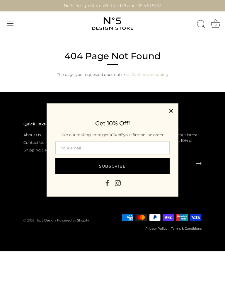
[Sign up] (199, 163)
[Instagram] (118, 182)
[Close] (171, 110)
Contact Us (33, 142)
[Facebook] (107, 182)
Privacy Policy (156, 228)
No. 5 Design (45, 220)
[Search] (201, 24)
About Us (32, 134)
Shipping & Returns (41, 150)
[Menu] (10, 23)
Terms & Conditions (186, 228)
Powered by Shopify (73, 220)
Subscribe (112, 166)
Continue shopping (150, 74)
